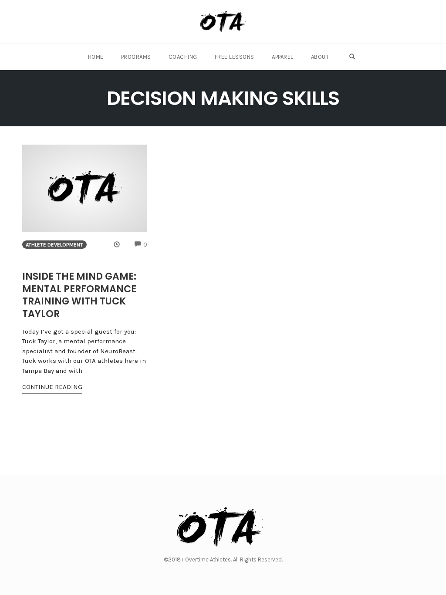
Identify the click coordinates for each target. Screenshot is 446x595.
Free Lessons (234, 57)
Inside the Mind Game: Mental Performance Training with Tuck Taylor (79, 295)
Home (96, 57)
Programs (136, 57)
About (320, 57)
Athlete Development (54, 245)
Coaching (183, 57)
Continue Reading (52, 387)
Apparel (283, 57)
